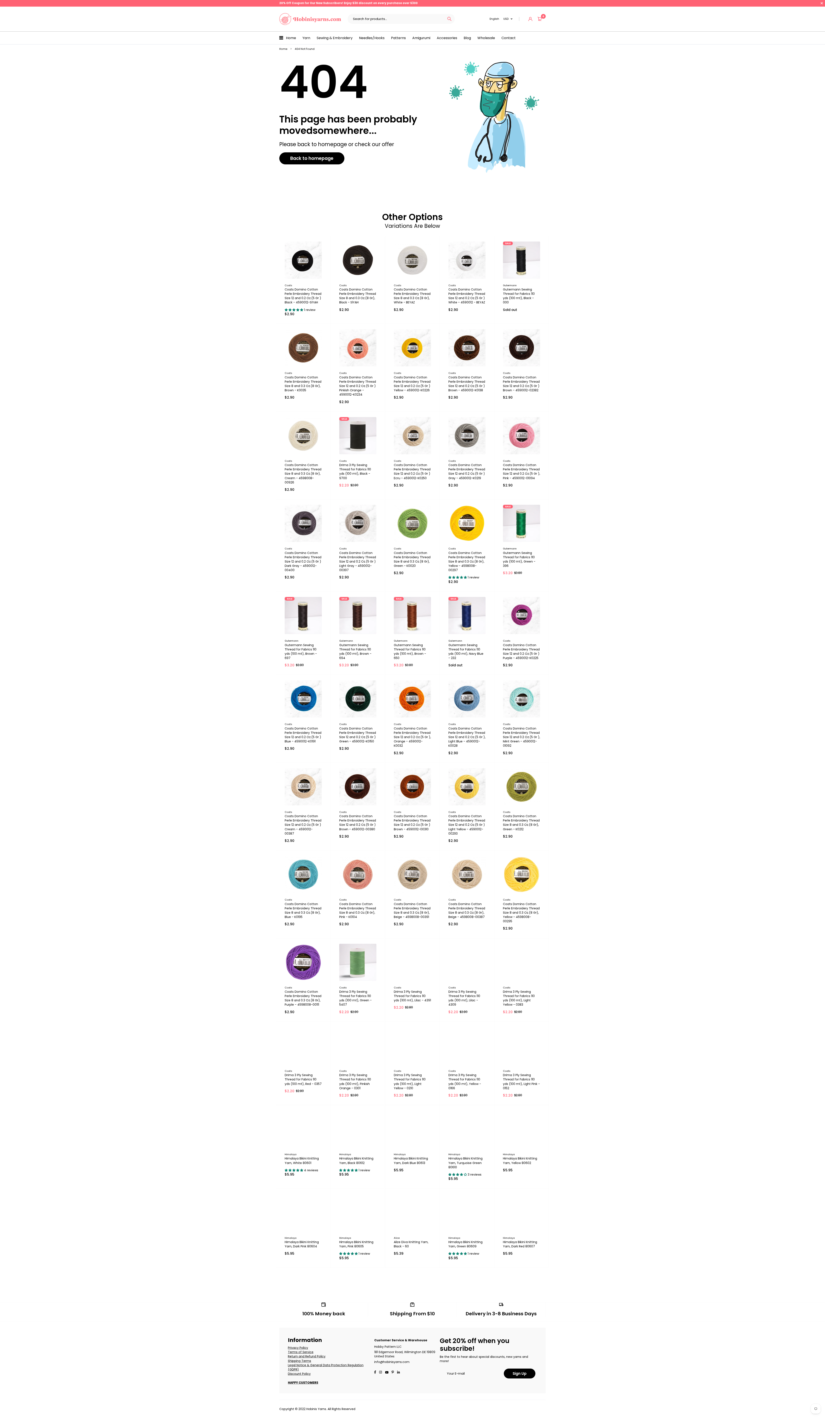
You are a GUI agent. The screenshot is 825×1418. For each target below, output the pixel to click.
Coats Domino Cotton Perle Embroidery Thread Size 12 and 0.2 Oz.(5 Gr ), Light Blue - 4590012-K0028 (467, 737)
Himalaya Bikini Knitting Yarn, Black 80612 (356, 1160)
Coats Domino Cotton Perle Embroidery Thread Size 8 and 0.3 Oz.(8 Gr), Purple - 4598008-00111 (303, 998)
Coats (288, 285)
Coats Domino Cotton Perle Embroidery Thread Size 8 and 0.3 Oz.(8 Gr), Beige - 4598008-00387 (466, 910)
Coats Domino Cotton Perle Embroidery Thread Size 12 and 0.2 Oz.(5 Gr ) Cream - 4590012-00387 (303, 825)
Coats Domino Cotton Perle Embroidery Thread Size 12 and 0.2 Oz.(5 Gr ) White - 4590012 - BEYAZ (466, 295)
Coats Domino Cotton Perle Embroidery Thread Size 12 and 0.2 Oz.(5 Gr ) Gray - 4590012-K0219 (466, 471)
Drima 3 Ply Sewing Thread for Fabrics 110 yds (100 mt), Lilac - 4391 (412, 996)
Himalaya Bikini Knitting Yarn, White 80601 (302, 1160)
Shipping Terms (299, 1361)
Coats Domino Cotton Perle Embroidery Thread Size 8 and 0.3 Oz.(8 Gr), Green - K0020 (412, 559)
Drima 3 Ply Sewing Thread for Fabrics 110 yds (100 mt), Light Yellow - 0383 (519, 998)
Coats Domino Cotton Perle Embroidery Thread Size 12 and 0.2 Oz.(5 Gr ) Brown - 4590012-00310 (412, 822)
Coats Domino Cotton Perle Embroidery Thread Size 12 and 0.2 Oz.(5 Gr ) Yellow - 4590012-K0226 (412, 383)
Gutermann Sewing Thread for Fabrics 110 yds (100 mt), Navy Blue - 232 (465, 651)
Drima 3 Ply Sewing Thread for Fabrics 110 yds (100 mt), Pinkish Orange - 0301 (355, 1081)
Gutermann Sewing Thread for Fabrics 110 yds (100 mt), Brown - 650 (410, 651)
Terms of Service (300, 1352)
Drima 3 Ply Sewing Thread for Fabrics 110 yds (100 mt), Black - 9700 (355, 471)
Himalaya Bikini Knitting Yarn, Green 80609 (465, 1244)
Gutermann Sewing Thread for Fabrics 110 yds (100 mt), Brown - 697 (301, 651)
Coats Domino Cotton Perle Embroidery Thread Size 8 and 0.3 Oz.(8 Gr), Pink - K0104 (357, 910)
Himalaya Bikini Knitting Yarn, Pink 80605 (356, 1244)
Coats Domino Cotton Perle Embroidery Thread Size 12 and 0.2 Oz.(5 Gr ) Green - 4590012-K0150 (357, 734)
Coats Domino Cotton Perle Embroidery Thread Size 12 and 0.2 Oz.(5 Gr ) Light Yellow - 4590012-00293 (466, 825)
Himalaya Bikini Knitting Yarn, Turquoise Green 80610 (465, 1162)
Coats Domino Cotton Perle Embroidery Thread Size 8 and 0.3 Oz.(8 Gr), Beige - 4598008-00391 (412, 910)
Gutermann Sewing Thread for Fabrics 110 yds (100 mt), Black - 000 (519, 295)
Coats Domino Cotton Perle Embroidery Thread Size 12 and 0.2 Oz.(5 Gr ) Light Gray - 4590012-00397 (357, 561)
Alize (397, 1238)
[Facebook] (375, 1372)
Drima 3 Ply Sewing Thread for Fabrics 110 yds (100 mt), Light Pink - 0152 (521, 1081)
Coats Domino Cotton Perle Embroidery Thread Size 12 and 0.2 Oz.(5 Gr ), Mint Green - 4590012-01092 (521, 737)
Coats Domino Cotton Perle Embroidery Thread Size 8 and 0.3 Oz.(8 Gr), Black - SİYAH (357, 295)
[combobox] (396, 19)
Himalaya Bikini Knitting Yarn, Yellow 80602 (520, 1160)
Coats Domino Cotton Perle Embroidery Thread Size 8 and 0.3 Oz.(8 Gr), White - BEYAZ (412, 295)
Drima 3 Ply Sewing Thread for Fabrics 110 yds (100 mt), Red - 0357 (303, 1079)
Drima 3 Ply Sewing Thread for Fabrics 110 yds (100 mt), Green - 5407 (355, 998)
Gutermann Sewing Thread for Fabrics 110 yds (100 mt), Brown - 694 (355, 651)
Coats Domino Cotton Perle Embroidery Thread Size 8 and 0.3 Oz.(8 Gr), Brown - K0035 (303, 383)
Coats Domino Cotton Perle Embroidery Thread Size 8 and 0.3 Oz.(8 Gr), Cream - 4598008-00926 (303, 474)
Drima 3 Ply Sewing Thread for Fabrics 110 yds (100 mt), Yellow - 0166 (464, 1081)
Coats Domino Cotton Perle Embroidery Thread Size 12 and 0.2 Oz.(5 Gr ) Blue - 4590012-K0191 (303, 734)
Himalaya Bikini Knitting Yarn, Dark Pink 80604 (302, 1244)
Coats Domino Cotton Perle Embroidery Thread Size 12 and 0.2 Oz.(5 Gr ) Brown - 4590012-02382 (521, 383)
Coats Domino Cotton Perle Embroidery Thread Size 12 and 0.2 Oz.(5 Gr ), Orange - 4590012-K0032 (412, 737)
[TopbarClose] (822, 3)
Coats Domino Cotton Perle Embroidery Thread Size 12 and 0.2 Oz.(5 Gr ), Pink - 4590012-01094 (521, 471)
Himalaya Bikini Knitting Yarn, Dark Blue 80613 (411, 1160)
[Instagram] (380, 1372)
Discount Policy (299, 1374)
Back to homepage (311, 158)
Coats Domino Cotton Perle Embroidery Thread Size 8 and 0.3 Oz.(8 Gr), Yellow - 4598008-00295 (521, 913)
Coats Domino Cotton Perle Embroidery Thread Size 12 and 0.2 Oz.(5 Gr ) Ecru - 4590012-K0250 (412, 471)
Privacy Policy (298, 1348)
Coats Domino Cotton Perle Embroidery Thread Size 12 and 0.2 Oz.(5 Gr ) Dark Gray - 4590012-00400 (303, 561)
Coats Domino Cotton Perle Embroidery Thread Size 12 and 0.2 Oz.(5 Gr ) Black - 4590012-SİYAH (303, 295)
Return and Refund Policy (306, 1356)
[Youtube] (398, 1372)
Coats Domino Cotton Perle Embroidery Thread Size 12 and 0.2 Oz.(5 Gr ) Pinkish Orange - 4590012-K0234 (357, 386)
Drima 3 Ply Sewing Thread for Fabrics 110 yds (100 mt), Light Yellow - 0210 (410, 1081)
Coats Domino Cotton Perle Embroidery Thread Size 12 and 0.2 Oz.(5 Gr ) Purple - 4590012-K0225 (521, 651)
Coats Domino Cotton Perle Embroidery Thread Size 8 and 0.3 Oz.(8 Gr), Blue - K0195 (303, 910)
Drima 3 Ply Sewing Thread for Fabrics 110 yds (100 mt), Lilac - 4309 (464, 998)
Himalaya (290, 1154)
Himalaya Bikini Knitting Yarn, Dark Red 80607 (520, 1244)
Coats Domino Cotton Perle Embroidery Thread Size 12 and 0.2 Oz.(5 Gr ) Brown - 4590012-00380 (357, 822)
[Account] (530, 19)
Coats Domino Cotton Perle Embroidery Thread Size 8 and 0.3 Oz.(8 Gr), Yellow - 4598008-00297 (466, 561)
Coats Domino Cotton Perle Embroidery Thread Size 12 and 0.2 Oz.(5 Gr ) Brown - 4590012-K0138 (466, 383)
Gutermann (510, 285)
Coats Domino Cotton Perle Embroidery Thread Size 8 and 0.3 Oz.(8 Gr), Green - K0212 (521, 822)
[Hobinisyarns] (310, 19)
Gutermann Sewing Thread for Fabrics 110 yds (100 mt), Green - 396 (519, 559)
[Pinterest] (392, 1372)
